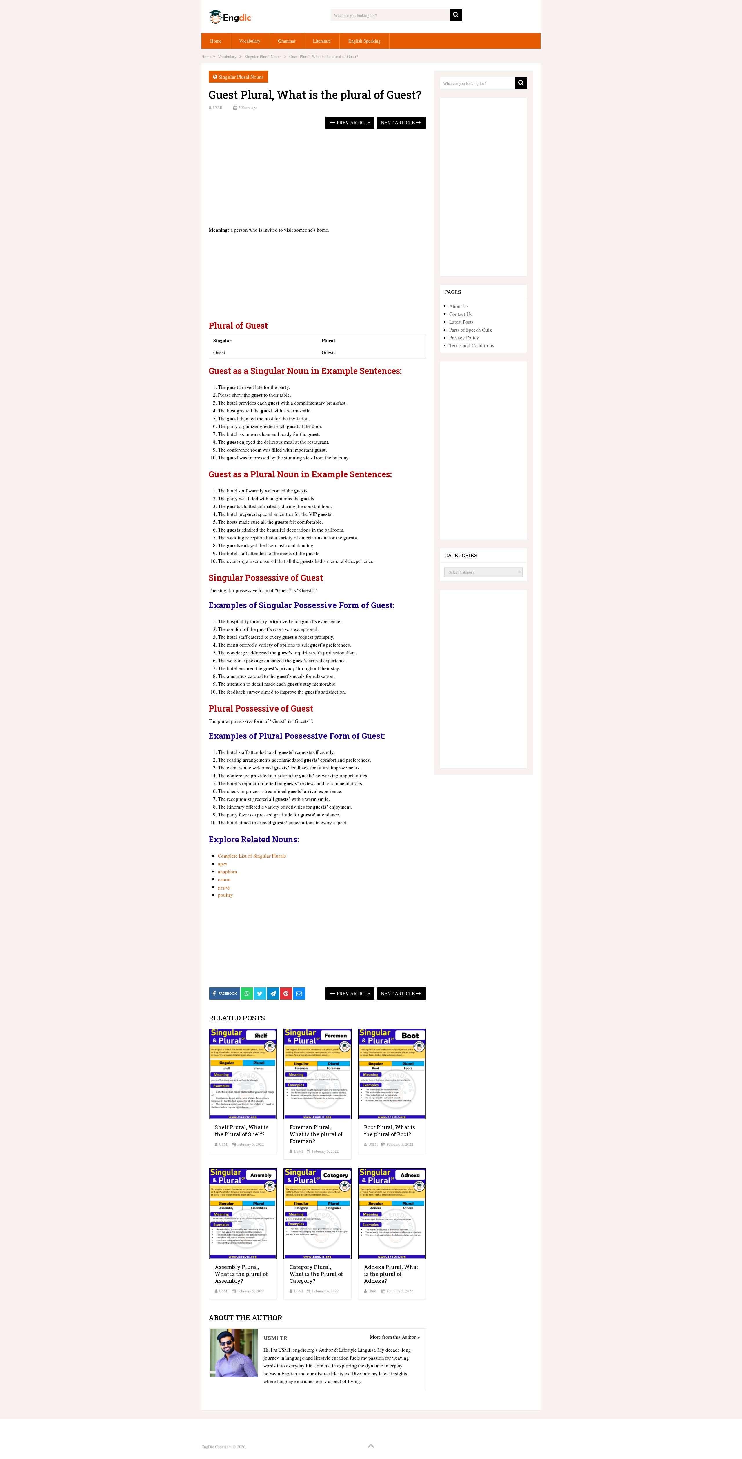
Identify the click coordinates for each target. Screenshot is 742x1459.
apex (223, 863)
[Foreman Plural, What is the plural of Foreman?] (317, 1074)
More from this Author (393, 1337)
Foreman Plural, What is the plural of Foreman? (316, 1134)
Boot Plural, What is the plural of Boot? (389, 1131)
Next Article (398, 122)
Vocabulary (249, 41)
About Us (459, 306)
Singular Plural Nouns (241, 76)
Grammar (286, 41)
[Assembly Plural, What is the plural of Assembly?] (243, 1213)
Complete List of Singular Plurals (252, 855)
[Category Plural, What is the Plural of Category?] (317, 1213)
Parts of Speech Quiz (470, 329)
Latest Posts (461, 322)
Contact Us (460, 314)
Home (215, 41)
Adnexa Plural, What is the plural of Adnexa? (391, 1273)
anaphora (227, 871)
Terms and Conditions (471, 345)
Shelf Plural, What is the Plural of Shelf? (241, 1131)
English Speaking (364, 41)
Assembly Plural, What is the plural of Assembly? (241, 1273)
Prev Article (353, 122)
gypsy (224, 887)
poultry (225, 895)
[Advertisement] (317, 178)
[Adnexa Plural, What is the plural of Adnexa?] (392, 1213)
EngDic (207, 1446)
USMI (217, 107)
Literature (322, 41)
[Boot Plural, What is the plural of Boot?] (392, 1074)
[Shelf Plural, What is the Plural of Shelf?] (243, 1074)
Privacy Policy (464, 337)
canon (224, 879)
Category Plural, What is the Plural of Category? (316, 1273)
